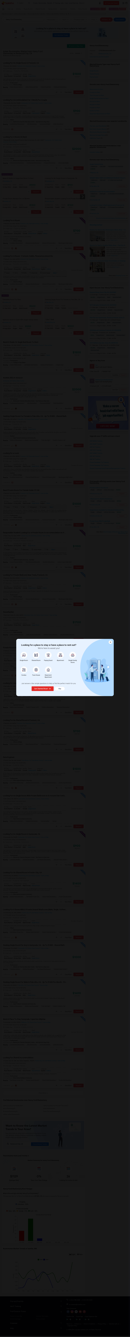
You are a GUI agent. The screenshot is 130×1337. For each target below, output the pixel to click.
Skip (59, 688)
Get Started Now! (41, 689)
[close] (110, 642)
